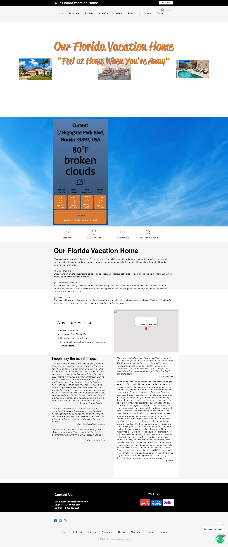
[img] (145, 503)
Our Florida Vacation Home (76, 3)
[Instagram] (65, 520)
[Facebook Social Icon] (55, 520)
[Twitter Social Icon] (60, 520)
